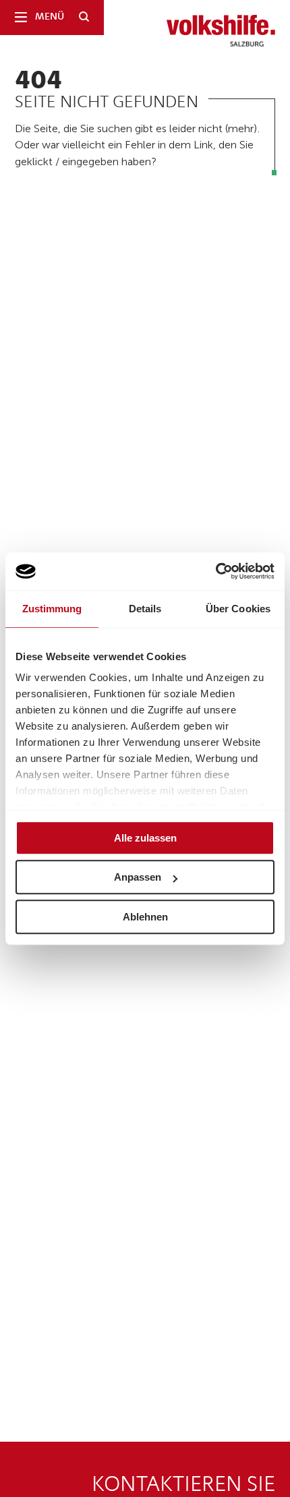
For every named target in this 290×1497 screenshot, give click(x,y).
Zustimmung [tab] (52, 608)
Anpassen (137, 877)
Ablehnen (145, 916)
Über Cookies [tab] (238, 608)
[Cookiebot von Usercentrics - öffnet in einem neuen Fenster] (215, 571)
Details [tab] (145, 608)
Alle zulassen (145, 838)
